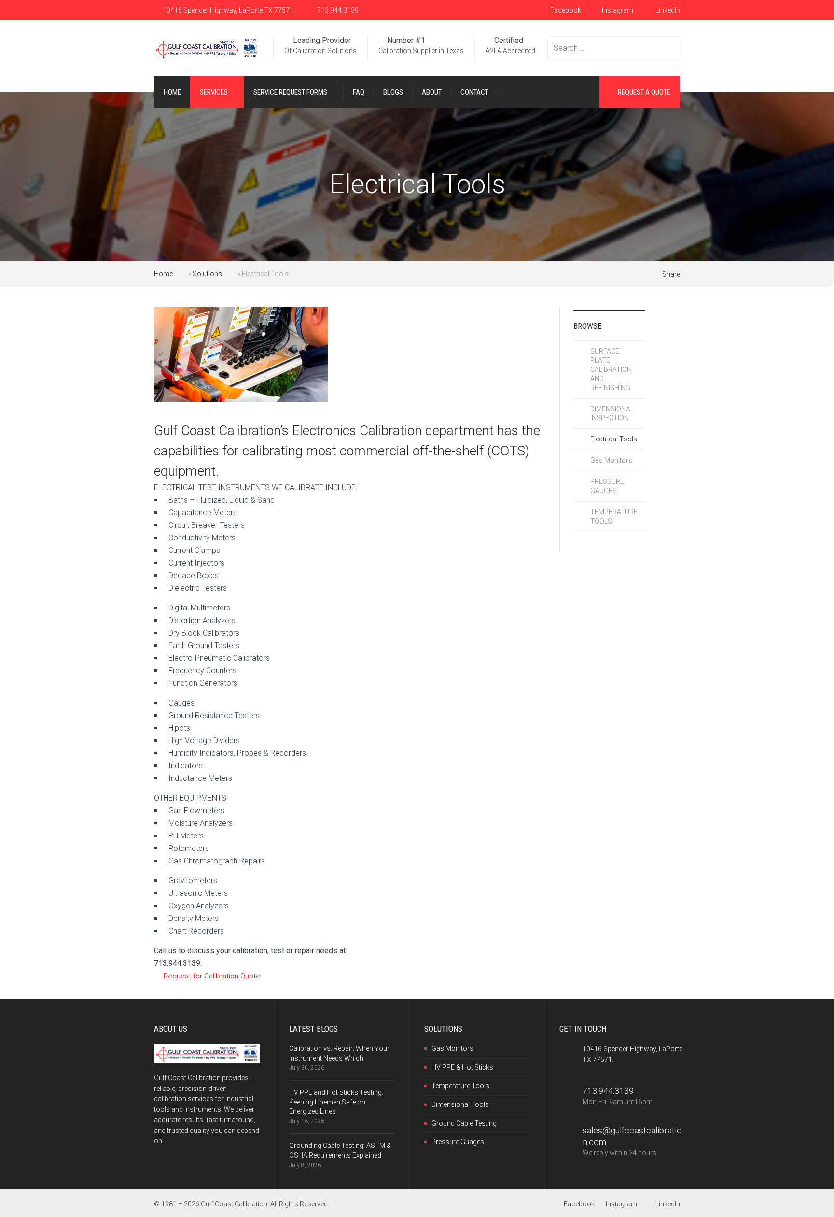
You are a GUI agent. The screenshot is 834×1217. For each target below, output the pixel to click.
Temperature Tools (460, 1086)
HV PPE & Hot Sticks (462, 1067)
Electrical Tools (613, 439)
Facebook (565, 10)
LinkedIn (667, 10)
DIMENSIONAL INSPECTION (612, 413)
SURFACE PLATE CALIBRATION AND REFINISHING (611, 369)
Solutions (207, 274)
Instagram (617, 10)
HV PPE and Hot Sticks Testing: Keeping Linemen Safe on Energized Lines (336, 1102)
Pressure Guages (457, 1142)
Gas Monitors (611, 460)
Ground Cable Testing (464, 1123)
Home (163, 274)
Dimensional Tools (460, 1104)
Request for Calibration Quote (212, 976)
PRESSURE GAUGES (607, 486)
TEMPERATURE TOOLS (614, 516)
